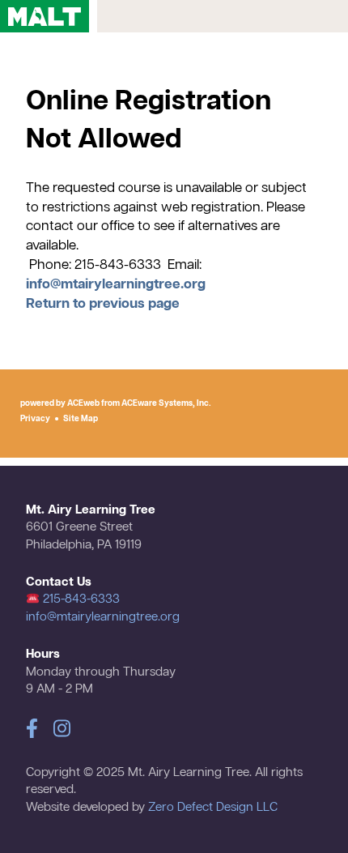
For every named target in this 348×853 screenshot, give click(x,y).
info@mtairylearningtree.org (116, 284)
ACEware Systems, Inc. (166, 403)
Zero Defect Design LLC (213, 808)
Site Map (80, 418)
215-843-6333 (80, 599)
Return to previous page (103, 304)
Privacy (35, 418)
